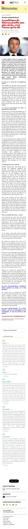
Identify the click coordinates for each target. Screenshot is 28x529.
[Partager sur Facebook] (6, 34)
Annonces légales (7, 510)
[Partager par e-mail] (3, 34)
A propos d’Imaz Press (8, 516)
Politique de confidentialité (8, 524)
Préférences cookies (7, 522)
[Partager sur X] (9, 34)
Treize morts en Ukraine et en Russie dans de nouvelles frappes (9, 8)
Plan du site (5, 519)
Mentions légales (6, 521)
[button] (3, 2)
